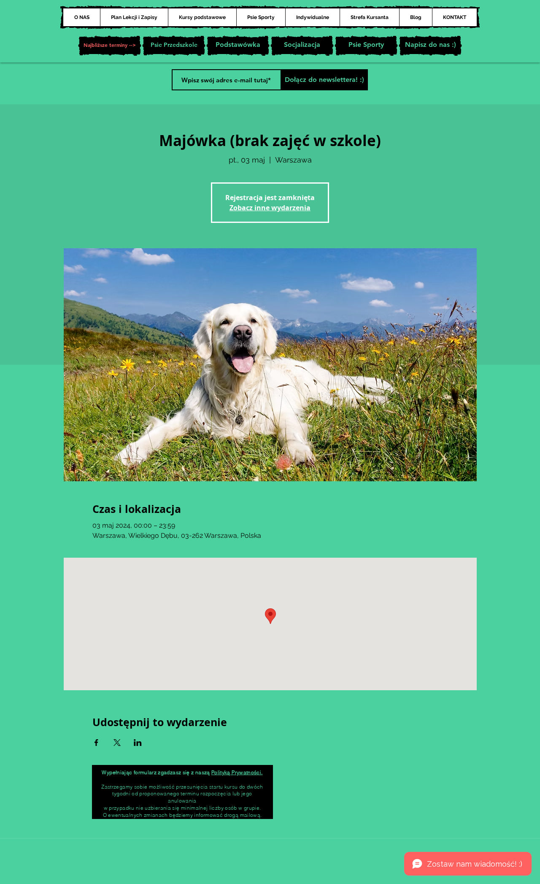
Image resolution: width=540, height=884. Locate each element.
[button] (110, 45)
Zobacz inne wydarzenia (270, 207)
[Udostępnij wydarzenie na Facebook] (96, 742)
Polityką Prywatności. (237, 772)
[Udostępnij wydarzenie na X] (117, 742)
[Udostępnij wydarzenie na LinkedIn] (138, 742)
